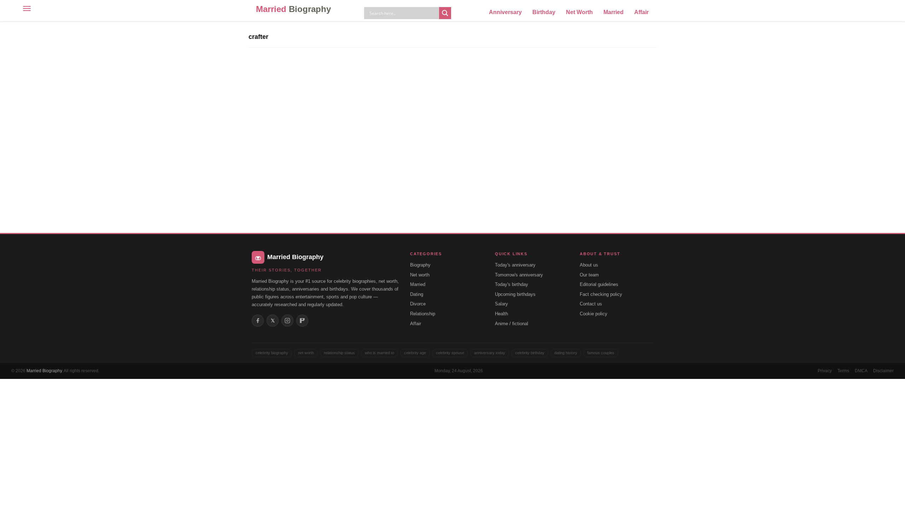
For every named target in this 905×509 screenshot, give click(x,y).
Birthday (543, 12)
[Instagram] (287, 321)
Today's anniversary (515, 265)
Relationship (422, 313)
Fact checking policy (601, 294)
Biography (420, 265)
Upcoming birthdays (515, 294)
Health (501, 313)
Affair (641, 12)
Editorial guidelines (599, 284)
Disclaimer (883, 370)
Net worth (420, 274)
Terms (843, 370)
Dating (416, 294)
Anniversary (505, 12)
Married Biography (44, 370)
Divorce (418, 303)
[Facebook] (258, 321)
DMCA (861, 370)
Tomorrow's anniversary (519, 274)
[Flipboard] (302, 321)
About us (589, 265)
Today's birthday (511, 284)
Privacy (825, 370)
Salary (501, 303)
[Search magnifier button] (445, 13)
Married (293, 9)
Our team (589, 274)
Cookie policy (593, 313)
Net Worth (579, 12)
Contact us (591, 303)
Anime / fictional (511, 323)
